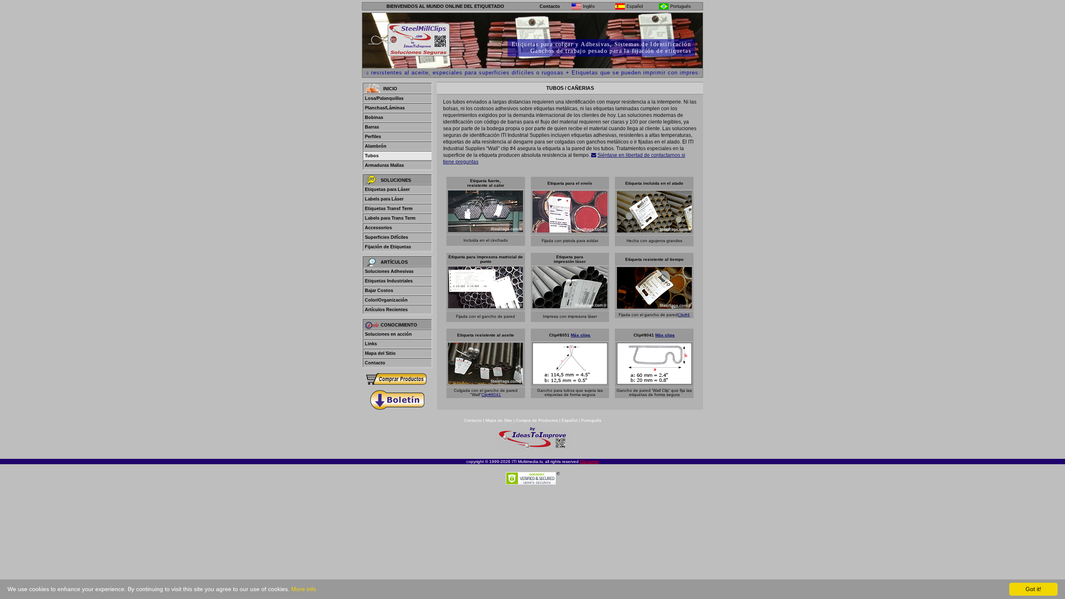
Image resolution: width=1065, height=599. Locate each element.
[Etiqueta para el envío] (569, 230)
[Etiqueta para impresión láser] (569, 305)
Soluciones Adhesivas (389, 271)
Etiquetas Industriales (389, 280)
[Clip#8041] (654, 382)
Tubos (372, 155)
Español (569, 420)
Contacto (550, 6)
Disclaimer (589, 461)
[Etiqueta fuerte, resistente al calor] (485, 229)
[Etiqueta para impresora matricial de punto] (485, 305)
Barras (372, 126)
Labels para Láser (384, 198)
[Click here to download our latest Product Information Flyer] (397, 400)
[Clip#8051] (569, 382)
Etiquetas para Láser (387, 189)
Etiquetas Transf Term (389, 208)
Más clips (580, 335)
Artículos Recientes (386, 309)
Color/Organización (386, 299)
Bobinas (374, 117)
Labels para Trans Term (390, 217)
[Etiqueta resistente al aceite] (485, 382)
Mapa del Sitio (380, 353)
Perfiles (373, 136)
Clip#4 (684, 314)
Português (591, 420)
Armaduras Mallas (384, 165)
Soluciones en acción (388, 334)
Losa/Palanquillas (384, 98)
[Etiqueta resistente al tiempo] (654, 306)
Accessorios (378, 227)
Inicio (390, 88)
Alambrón (375, 146)
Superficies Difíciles (386, 237)
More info (303, 589)
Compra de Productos (537, 420)
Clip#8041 (491, 394)
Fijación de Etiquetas (388, 246)
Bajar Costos (379, 290)
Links (371, 343)
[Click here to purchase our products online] (397, 379)
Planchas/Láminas (385, 107)
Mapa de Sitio (499, 420)
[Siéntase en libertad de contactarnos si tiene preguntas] (593, 155)
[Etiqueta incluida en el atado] (654, 230)
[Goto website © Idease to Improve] (532, 447)
